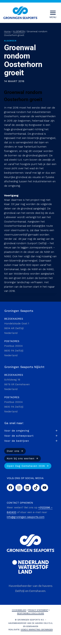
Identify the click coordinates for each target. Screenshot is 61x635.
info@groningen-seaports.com (25, 517)
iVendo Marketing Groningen (37, 629)
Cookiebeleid (19, 610)
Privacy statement (38, 610)
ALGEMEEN (10, 41)
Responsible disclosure (30, 613)
